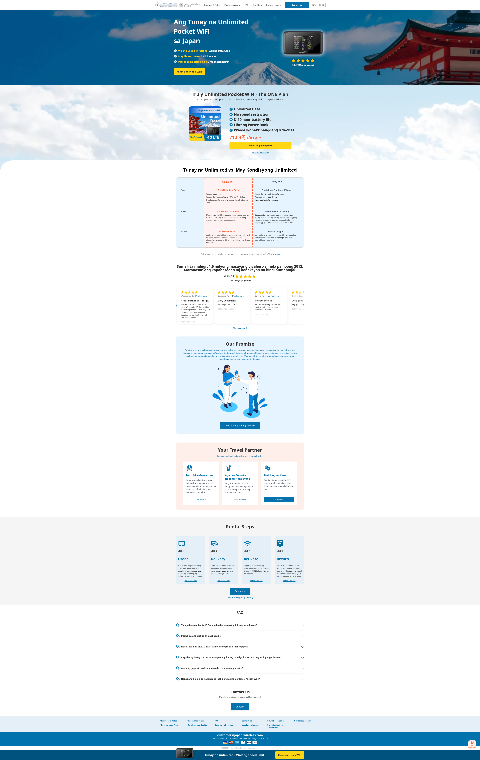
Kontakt (279, 499)
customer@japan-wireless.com (240, 735)
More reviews (239, 328)
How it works (240, 499)
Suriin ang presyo (260, 152)
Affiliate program (303, 721)
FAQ (216, 721)
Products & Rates (169, 721)
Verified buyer (201, 296)
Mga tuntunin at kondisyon (276, 726)
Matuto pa (275, 254)
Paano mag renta (196, 721)
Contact (240, 706)
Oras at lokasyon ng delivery (240, 597)
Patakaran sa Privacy (170, 725)
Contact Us (297, 5)
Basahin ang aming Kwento (240, 425)
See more (240, 591)
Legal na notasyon (250, 725)
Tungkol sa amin (276, 721)
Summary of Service (224, 725)
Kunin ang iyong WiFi (189, 71)
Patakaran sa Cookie (197, 725)
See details (201, 499)
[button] (179, 305)
